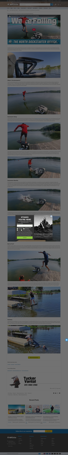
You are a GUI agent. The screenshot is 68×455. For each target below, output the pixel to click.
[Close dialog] (51, 216)
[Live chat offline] (66, 340)
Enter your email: (20, 223)
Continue (25, 237)
